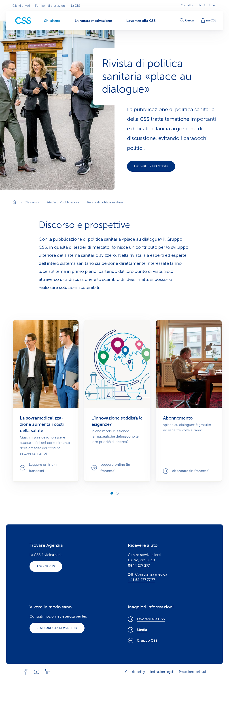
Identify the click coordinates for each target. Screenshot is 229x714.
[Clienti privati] (23, 20)
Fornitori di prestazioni (50, 5)
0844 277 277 (139, 566)
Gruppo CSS (147, 641)
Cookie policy (135, 672)
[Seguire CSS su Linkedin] (47, 671)
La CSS (75, 6)
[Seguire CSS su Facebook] (26, 671)
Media (142, 630)
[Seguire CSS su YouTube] (36, 671)
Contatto (187, 5)
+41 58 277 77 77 (141, 580)
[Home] (14, 202)
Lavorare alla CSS (151, 619)
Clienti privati (21, 5)
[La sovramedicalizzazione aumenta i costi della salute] (45, 401)
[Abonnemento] (189, 401)
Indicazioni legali (162, 672)
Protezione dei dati (192, 672)
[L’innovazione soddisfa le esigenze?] (117, 401)
